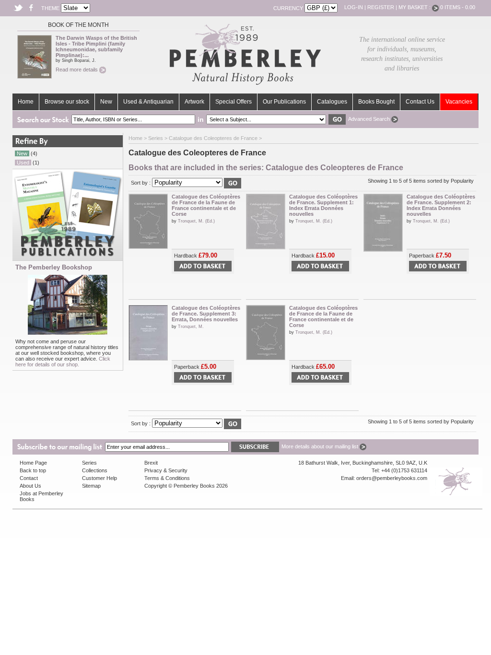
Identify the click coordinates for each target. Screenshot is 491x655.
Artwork (194, 101)
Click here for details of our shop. (62, 361)
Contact (29, 478)
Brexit (151, 463)
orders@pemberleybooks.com (391, 478)
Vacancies (458, 101)
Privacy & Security (165, 470)
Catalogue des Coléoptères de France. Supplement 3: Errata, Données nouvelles (206, 313)
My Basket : (415, 7)
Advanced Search (369, 119)
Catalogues (332, 101)
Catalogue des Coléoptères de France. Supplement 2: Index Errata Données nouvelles (441, 205)
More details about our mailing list (320, 446)
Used (23, 162)
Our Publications (284, 101)
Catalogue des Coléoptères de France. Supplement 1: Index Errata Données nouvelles (323, 205)
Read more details (77, 69)
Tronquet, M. (191, 326)
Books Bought (376, 101)
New (106, 101)
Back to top (33, 470)
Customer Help (99, 478)
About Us (30, 486)
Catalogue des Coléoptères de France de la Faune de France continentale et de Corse (206, 205)
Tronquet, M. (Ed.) (196, 221)
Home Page (33, 463)
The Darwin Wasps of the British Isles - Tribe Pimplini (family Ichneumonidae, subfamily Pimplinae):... (96, 46)
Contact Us (420, 101)
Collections (94, 470)
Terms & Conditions (167, 478)
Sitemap (91, 486)
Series (155, 138)
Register (380, 7)
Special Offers (233, 101)
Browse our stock (67, 101)
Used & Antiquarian (148, 101)
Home (26, 101)
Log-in (353, 7)
